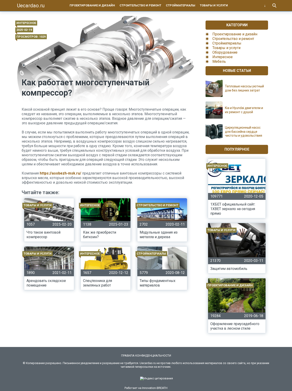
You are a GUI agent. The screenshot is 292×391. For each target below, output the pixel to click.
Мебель (219, 61)
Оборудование (224, 52)
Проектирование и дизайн (92, 5)
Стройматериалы (180, 5)
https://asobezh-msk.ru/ (60, 173)
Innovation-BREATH (154, 388)
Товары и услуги (214, 5)
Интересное (26, 23)
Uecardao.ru (31, 5)
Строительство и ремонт (140, 5)
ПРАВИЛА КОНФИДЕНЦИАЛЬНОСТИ (146, 355)
